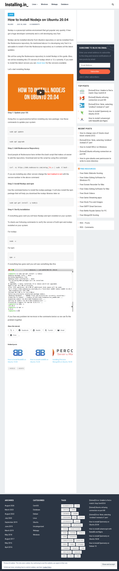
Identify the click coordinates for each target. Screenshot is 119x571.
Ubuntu (35, 522)
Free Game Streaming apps (91, 198)
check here (40, 63)
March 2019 (9, 530)
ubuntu (21, 368)
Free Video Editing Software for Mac (94, 189)
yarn (78, 556)
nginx (65, 529)
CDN (77, 506)
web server (67, 552)
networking (77, 525)
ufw (83, 548)
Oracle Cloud (68, 540)
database (66, 513)
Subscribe (95, 71)
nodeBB (72, 533)
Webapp (54, 4)
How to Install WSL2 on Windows (93, 147)
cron (73, 510)
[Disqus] (40, 399)
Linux (34, 4)
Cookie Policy (47, 567)
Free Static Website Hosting (91, 173)
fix (75, 517)
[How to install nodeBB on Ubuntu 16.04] (40, 352)
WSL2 (71, 556)
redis (65, 544)
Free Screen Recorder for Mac (92, 184)
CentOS (36, 506)
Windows (44, 4)
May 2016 (8, 543)
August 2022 (9, 514)
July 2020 (8, 518)
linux (77, 521)
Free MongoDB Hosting (89, 215)
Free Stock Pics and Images (91, 202)
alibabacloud (68, 506)
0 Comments (35, 24)
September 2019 (11, 522)
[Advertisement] (95, 25)
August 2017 (9, 539)
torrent (66, 548)
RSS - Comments (87, 227)
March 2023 (9, 510)
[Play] (41, 92)
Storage (81, 544)
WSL (64, 556)
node (65, 533)
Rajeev (10, 24)
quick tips (79, 540)
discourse (66, 517)
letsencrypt (67, 521)
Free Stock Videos (87, 193)
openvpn (73, 537)
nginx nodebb (75, 529)
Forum (81, 517)
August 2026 (9, 506)
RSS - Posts (85, 223)
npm (64, 537)
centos (65, 510)
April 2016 (8, 547)
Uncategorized (38, 526)
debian (75, 513)
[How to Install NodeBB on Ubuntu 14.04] (18, 352)
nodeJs (12, 368)
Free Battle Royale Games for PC (93, 211)
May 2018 (8, 535)
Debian (35, 514)
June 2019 (9, 526)
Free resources (88, 169)
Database (64, 4)
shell (72, 544)
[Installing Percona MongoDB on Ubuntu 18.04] (63, 352)
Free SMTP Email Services (91, 206)
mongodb (66, 525)
